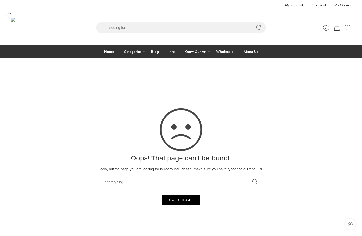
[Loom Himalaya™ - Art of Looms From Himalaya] (23, 28)
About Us (250, 51)
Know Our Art (195, 51)
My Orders (342, 5)
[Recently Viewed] (350, 224)
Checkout (319, 5)
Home (109, 51)
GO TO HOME (181, 200)
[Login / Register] (326, 27)
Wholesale (224, 51)
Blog (155, 51)
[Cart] (336, 27)
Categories (132, 51)
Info (172, 51)
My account (294, 5)
